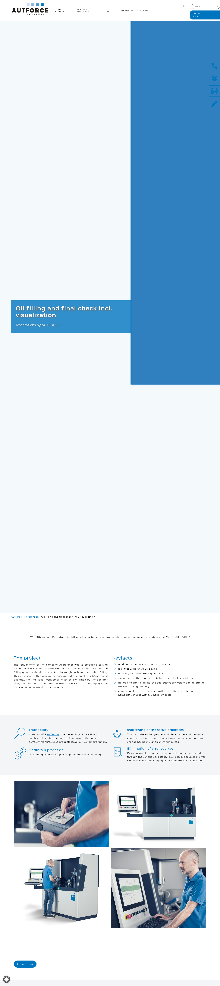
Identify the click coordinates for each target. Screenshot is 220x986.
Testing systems (60, 10)
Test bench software (83, 10)
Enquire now (25, 964)
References (126, 10)
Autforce (16, 616)
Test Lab (108, 10)
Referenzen (31, 616)
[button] (6, 979)
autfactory (53, 734)
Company (143, 10)
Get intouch (197, 15)
